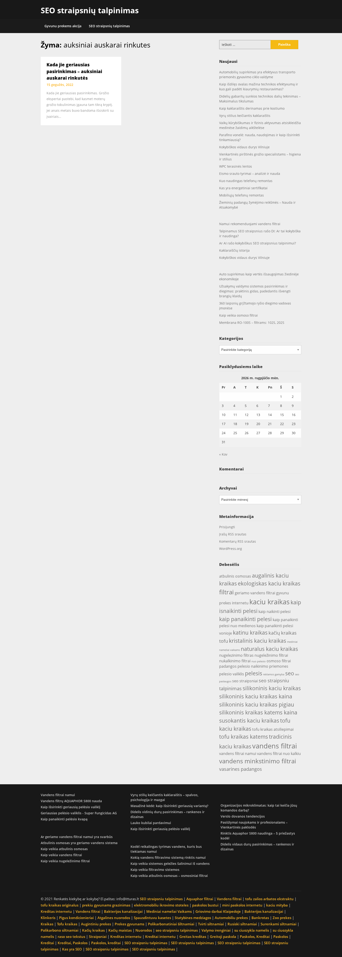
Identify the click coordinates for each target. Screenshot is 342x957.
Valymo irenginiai (216, 930)
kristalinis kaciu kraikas (257, 640)
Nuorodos (143, 930)
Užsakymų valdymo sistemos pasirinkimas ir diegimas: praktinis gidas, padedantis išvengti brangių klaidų (255, 291)
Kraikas (47, 924)
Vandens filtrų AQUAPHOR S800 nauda (71, 801)
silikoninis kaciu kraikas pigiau (256, 704)
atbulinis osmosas (235, 576)
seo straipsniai (245, 680)
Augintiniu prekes (96, 924)
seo (289, 673)
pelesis (253, 673)
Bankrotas (260, 917)
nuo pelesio (258, 661)
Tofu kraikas (67, 924)
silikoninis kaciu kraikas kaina (255, 696)
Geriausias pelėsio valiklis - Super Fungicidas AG (79, 813)
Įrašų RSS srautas (232, 534)
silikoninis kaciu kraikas (272, 688)
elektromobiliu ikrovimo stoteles (161, 905)
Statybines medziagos (193, 917)
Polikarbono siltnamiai (59, 930)
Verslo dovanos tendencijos (243, 816)
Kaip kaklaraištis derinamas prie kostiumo (252, 108)
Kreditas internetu (56, 911)
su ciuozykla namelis (251, 930)
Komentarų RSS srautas (237, 541)
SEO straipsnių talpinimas (90, 10)
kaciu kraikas (269, 601)
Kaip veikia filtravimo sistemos (155, 869)
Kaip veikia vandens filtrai (61, 855)
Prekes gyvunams (129, 924)
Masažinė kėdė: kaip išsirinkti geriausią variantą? (169, 806)
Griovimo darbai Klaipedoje (218, 911)
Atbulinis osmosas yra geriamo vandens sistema (79, 843)
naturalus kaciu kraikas (269, 649)
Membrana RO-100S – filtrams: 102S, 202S (251, 322)
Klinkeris (48, 917)
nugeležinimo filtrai (271, 655)
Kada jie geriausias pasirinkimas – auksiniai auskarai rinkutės (74, 71)
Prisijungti (227, 527)
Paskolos (280, 936)
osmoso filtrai (279, 660)
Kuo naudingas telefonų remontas (245, 181)
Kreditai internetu (160, 936)
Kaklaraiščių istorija (234, 250)
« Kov (223, 454)
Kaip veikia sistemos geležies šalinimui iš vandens (170, 863)
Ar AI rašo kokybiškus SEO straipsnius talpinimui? (257, 243)
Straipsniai (98, 936)
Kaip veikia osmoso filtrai (238, 315)
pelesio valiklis (231, 673)
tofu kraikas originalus (59, 905)
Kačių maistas (120, 930)
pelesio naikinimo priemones (263, 666)
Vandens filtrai (229, 898)
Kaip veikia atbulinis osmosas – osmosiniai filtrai (169, 875)
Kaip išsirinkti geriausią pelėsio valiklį (70, 807)
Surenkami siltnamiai (278, 924)
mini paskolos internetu (242, 905)
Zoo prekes (282, 917)
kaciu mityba (277, 905)
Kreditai (47, 942)
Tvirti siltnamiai (211, 924)
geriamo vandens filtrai (255, 592)
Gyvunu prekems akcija (62, 26)
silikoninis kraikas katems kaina (258, 712)
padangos (228, 666)
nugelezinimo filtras (236, 655)
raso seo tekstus (71, 936)
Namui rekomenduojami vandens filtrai (249, 224)
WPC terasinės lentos (235, 166)
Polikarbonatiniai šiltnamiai (171, 924)
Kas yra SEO (72, 949)
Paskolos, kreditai (106, 942)
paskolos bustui (205, 905)
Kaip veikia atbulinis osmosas (64, 849)
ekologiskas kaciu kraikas (269, 583)
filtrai (226, 592)
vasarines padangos (240, 769)
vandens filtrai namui (237, 753)
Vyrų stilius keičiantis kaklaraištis (244, 115)
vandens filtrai (274, 746)
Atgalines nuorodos (113, 917)
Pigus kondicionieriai (76, 917)
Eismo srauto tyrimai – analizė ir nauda (249, 173)
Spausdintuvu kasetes (152, 917)
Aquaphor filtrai (199, 898)
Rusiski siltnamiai (242, 924)
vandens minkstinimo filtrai (257, 761)
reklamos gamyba (273, 674)
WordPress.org (230, 548)
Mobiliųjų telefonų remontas (241, 195)
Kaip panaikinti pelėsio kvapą (64, 819)
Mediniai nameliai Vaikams (169, 911)
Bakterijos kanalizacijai (123, 911)
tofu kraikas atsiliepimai (273, 729)
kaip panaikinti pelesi (245, 619)
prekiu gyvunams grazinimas (106, 905)
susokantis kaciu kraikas (249, 720)
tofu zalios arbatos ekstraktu (269, 898)
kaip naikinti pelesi (274, 611)
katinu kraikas (250, 632)
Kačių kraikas (93, 930)
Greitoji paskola (223, 936)
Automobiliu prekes (231, 917)
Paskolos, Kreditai (255, 936)
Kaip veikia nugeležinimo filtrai (65, 861)
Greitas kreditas (192, 936)
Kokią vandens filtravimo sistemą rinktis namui (168, 857)
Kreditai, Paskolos (72, 942)
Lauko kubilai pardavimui (151, 823)
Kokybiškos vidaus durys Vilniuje (244, 147)
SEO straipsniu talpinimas (161, 898)
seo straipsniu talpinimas (177, 930)
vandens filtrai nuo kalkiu (279, 753)
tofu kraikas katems (243, 736)
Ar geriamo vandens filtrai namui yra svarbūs (77, 837)
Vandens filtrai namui (58, 795)
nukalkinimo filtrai (235, 660)
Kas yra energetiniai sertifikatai (243, 188)
